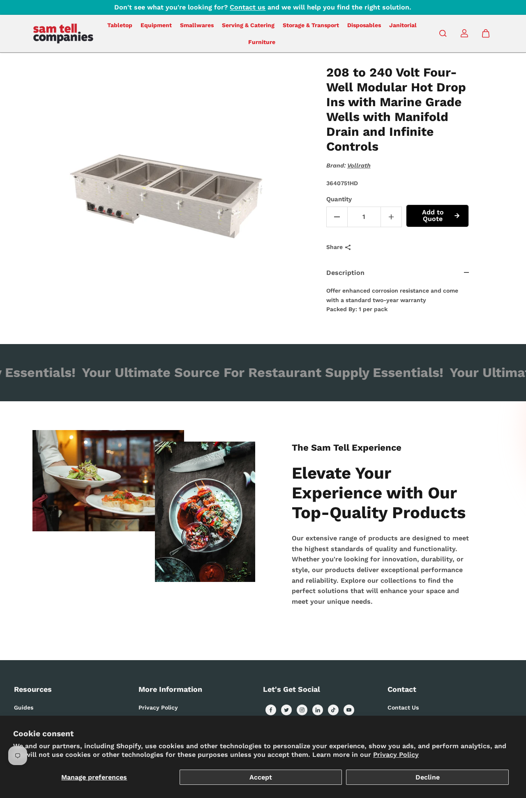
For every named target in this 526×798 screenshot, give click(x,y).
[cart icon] (486, 33)
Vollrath (359, 165)
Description (345, 273)
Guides (23, 707)
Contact (402, 689)
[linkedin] (317, 710)
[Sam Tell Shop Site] (63, 33)
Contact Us (403, 707)
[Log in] (464, 33)
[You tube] (349, 710)
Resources (33, 689)
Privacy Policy (396, 754)
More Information (170, 689)
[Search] (443, 33)
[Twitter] (286, 710)
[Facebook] (271, 710)
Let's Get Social (291, 689)
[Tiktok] (333, 710)
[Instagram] (302, 710)
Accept (260, 777)
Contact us (247, 7)
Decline (427, 777)
